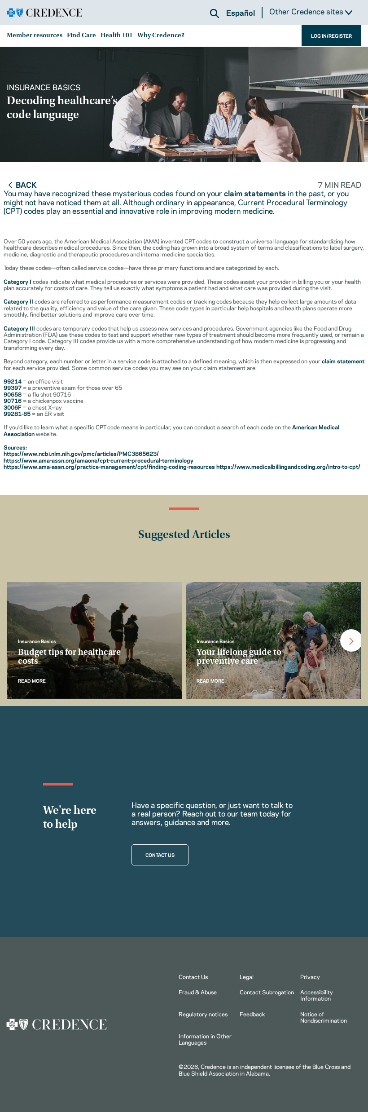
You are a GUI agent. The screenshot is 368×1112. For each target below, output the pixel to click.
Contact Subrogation (267, 992)
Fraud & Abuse (198, 992)
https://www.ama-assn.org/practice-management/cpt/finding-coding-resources (109, 466)
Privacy (310, 976)
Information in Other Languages (205, 1039)
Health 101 (117, 35)
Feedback (252, 1014)
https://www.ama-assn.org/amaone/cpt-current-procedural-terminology (98, 460)
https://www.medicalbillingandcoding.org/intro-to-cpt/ (288, 466)
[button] (214, 13)
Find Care (81, 35)
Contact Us (193, 976)
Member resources (34, 35)
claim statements (255, 192)
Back (26, 184)
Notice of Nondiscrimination (323, 1017)
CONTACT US (160, 854)
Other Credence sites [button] (307, 11)
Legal (247, 976)
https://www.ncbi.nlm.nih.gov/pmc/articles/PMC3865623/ (81, 453)
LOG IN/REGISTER (331, 35)
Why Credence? (160, 35)
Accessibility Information (316, 995)
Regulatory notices (203, 1014)
